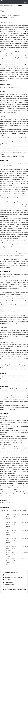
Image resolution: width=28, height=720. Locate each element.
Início (1, 5)
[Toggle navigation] (25, 1)
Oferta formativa (10, 5)
